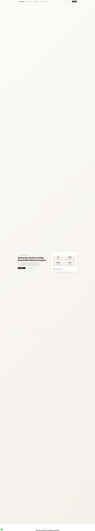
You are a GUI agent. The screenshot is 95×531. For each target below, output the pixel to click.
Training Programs (36, 1)
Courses (31, 1)
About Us (28, 1)
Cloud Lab (41, 1)
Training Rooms (45, 1)
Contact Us (74, 1)
